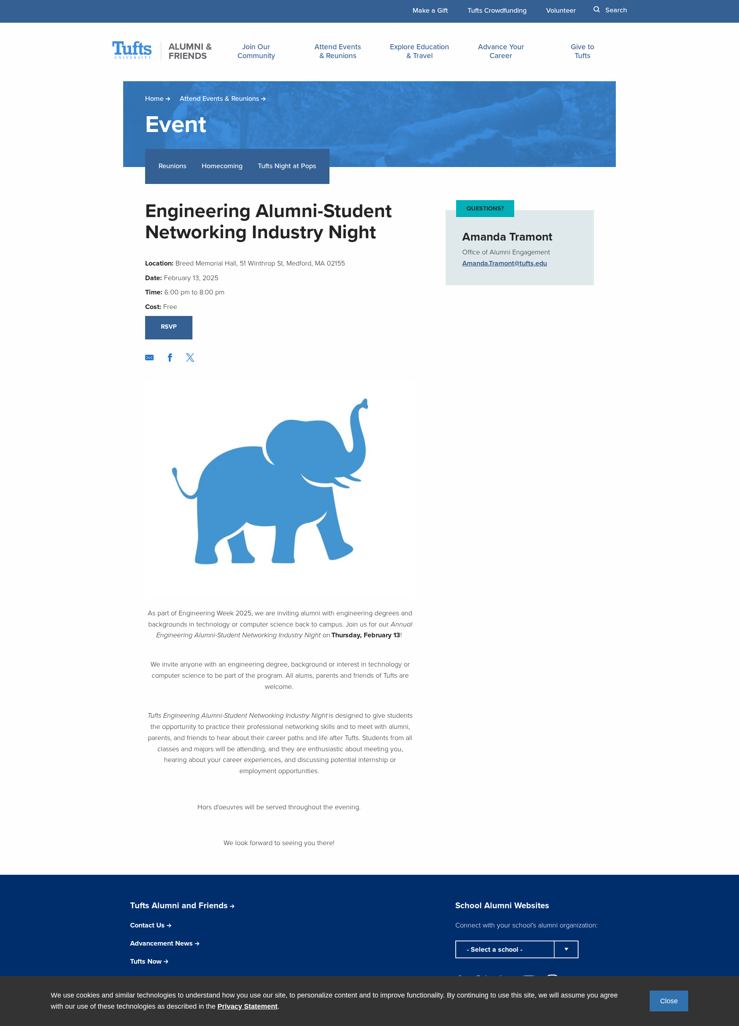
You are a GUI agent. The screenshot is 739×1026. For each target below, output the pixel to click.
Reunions (172, 166)
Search (615, 9)
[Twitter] (190, 357)
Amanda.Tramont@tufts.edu (504, 263)
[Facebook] (170, 357)
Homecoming (222, 166)
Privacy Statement (247, 1006)
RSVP (169, 326)
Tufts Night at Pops (287, 166)
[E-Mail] (149, 357)
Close (669, 1001)
